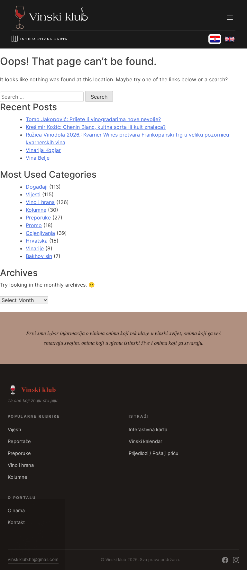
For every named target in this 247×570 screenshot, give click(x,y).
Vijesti (33, 194)
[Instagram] (236, 560)
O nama (16, 510)
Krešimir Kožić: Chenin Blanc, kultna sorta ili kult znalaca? (96, 127)
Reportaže (19, 441)
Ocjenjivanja (40, 233)
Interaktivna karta (148, 429)
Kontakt (16, 522)
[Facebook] (225, 560)
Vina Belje (38, 158)
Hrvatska (37, 240)
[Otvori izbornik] (229, 17)
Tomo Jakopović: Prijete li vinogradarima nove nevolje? (93, 119)
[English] (229, 39)
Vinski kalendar (145, 441)
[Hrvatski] (215, 39)
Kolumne (36, 210)
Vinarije (35, 248)
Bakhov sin (39, 256)
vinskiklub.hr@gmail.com (33, 559)
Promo (34, 225)
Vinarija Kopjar (43, 150)
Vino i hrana (40, 202)
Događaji (37, 186)
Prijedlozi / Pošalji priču (153, 453)
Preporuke (38, 217)
